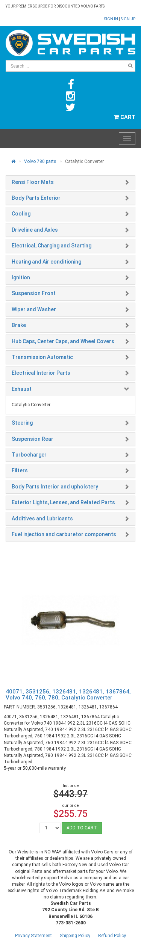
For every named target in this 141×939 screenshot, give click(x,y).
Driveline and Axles (35, 230)
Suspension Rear (32, 439)
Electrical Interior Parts (41, 373)
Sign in (111, 19)
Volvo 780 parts (40, 161)
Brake (19, 325)
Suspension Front (34, 293)
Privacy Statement (33, 935)
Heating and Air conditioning (46, 262)
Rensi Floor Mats (33, 182)
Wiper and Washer (34, 309)
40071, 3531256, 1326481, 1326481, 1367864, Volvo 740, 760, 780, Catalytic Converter (68, 694)
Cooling (21, 214)
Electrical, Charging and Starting (51, 246)
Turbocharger (29, 455)
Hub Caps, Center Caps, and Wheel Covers (63, 341)
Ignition (21, 277)
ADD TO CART (82, 827)
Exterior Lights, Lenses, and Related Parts (63, 502)
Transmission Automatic (42, 357)
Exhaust (22, 389)
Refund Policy (112, 935)
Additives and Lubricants (42, 518)
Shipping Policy (75, 935)
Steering (22, 423)
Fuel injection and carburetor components (64, 534)
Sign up (128, 19)
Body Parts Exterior (36, 198)
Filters (20, 470)
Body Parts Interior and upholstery (55, 487)
